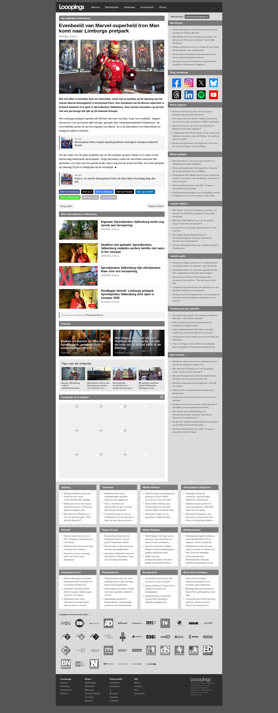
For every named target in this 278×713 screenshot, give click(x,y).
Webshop (129, 7)
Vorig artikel (66, 206)
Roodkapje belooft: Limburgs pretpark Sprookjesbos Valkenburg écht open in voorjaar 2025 (127, 294)
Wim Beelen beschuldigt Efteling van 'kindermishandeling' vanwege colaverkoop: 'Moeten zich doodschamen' (192, 238)
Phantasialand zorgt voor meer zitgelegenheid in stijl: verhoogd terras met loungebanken (118, 581)
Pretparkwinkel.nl (94, 315)
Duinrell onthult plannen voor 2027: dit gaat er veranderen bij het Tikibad (78, 539)
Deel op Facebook (69, 192)
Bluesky (114, 693)
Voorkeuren (147, 7)
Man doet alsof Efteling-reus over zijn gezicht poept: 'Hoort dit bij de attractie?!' (77, 517)
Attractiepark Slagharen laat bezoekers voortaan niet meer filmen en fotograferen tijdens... (200, 517)
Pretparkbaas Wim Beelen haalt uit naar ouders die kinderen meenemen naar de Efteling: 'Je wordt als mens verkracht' (195, 136)
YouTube (89, 697)
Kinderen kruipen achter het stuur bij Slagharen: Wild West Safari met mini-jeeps (199, 507)
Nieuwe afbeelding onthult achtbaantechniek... (71, 385)
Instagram (114, 686)
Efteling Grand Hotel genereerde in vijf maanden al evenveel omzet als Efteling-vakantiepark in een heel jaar (195, 297)
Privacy (64, 693)
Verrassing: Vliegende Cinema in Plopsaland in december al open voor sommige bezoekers (119, 556)
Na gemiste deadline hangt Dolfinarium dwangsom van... (149, 385)
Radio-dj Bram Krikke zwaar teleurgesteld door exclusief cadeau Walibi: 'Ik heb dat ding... (160, 507)
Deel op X (87, 192)
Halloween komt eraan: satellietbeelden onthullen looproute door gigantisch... (116, 496)
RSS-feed (89, 686)
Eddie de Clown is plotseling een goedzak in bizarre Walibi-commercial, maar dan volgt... (160, 496)
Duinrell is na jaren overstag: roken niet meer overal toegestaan (77, 556)
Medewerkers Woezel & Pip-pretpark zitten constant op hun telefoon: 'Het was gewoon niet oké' (194, 280)
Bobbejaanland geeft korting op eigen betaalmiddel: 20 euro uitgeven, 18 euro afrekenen (200, 539)
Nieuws (95, 7)
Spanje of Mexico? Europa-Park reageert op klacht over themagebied (159, 588)
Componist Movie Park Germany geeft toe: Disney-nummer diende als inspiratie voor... (201, 602)
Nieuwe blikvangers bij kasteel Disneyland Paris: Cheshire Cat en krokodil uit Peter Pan (78, 581)
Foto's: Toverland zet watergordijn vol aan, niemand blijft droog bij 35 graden (118, 507)
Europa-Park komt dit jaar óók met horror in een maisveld (158, 580)
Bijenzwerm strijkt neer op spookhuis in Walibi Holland (157, 515)
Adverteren (139, 693)
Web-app (89, 690)
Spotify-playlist (92, 693)
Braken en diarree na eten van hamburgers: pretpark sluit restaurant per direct (83, 344)
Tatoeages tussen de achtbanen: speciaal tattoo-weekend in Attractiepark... (198, 496)
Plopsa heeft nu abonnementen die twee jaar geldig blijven (118, 548)
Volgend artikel (155, 206)
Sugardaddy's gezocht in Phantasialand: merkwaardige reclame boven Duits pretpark (118, 602)
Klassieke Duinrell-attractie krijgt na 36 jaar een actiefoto (78, 548)
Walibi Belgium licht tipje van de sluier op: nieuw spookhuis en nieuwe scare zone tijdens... (159, 539)
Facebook (114, 682)
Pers (136, 690)
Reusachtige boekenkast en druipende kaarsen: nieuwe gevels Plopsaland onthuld (117, 539)
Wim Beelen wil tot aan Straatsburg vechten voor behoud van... (98, 385)
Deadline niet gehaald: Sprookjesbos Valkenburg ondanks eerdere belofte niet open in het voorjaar (132, 248)
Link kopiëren (108, 197)
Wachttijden (112, 7)
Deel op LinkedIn (145, 192)
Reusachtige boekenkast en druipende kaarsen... (123, 385)
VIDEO (92, 282)
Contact (138, 686)
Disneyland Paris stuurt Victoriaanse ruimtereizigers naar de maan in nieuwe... (76, 602)
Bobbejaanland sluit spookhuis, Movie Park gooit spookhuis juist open (200, 592)
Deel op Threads (124, 192)
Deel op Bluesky (104, 192)
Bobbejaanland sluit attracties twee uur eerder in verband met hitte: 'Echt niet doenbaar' (200, 549)
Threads (114, 697)
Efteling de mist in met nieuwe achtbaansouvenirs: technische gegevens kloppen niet (78, 507)
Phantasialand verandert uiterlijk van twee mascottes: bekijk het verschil (119, 592)
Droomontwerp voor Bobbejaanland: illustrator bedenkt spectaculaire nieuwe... (200, 559)
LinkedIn (114, 701)
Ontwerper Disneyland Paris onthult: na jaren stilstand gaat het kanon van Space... (77, 592)
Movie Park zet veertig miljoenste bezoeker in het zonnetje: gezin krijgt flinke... (199, 581)
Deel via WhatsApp (69, 197)
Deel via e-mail (90, 197)
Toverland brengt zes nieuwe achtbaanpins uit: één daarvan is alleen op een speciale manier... (119, 517)
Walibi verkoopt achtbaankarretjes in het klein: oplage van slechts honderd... (159, 559)
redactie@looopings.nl (197, 16)
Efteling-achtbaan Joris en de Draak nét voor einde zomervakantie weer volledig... (78, 496)
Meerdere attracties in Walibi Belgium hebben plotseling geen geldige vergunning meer (159, 549)
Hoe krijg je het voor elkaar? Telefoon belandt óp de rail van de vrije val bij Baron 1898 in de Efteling (138, 343)
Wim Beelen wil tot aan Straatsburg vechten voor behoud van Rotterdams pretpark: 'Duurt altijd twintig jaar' (194, 40)
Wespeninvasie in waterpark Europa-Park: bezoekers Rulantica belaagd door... (158, 599)
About (162, 7)
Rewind (88, 701)
